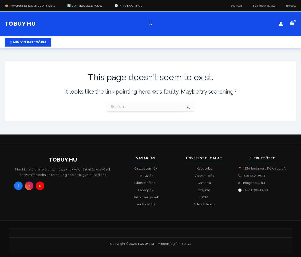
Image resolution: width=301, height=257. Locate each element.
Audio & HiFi (146, 204)
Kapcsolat (204, 168)
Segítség (236, 5)
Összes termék (145, 168)
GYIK (204, 197)
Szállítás (204, 190)
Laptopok (145, 190)
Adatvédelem (204, 204)
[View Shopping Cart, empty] (292, 24)
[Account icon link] (281, 24)
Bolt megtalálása (264, 5)
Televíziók (145, 176)
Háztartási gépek (146, 197)
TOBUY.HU (20, 23)
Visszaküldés (204, 176)
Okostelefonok (146, 183)
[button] (150, 24)
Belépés (291, 5)
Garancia (204, 183)
